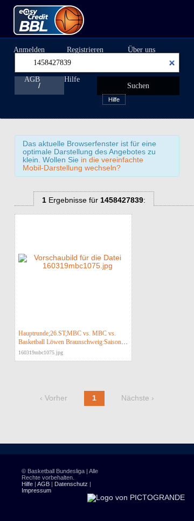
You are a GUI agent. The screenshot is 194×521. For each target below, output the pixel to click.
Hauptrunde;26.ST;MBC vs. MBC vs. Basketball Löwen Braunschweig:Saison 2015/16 (69, 342)
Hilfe (72, 79)
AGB (32, 79)
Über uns (141, 50)
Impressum (36, 490)
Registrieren (85, 50)
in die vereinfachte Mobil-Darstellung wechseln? (83, 164)
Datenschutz (71, 484)
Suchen (138, 86)
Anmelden (29, 50)
